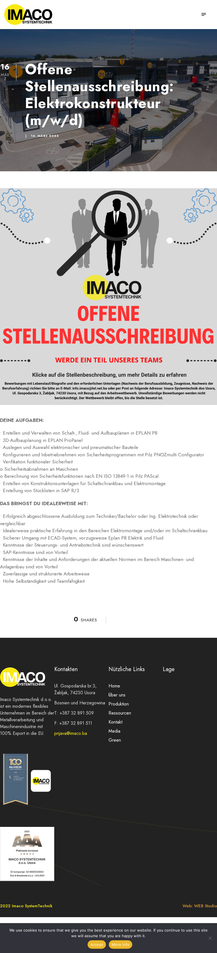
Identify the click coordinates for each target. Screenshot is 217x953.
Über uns (116, 695)
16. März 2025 (45, 135)
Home (114, 686)
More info (120, 944)
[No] (210, 938)
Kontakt (115, 722)
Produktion (118, 704)
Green (114, 740)
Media (114, 731)
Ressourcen (119, 713)
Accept (96, 944)
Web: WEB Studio (200, 906)
